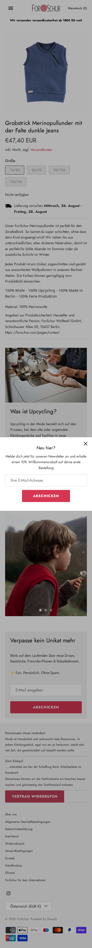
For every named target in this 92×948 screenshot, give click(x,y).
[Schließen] (85, 443)
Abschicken (46, 495)
